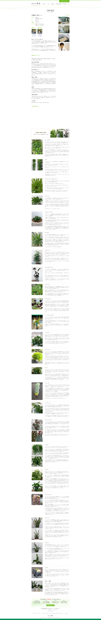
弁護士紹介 (47, 613)
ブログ (63, 613)
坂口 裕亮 (33, 35)
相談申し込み (66, 613)
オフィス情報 (44, 613)
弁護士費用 (57, 613)
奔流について (40, 613)
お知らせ (37, 613)
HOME (34, 613)
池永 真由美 (40, 35)
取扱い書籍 (60, 613)
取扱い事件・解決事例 (52, 613)
